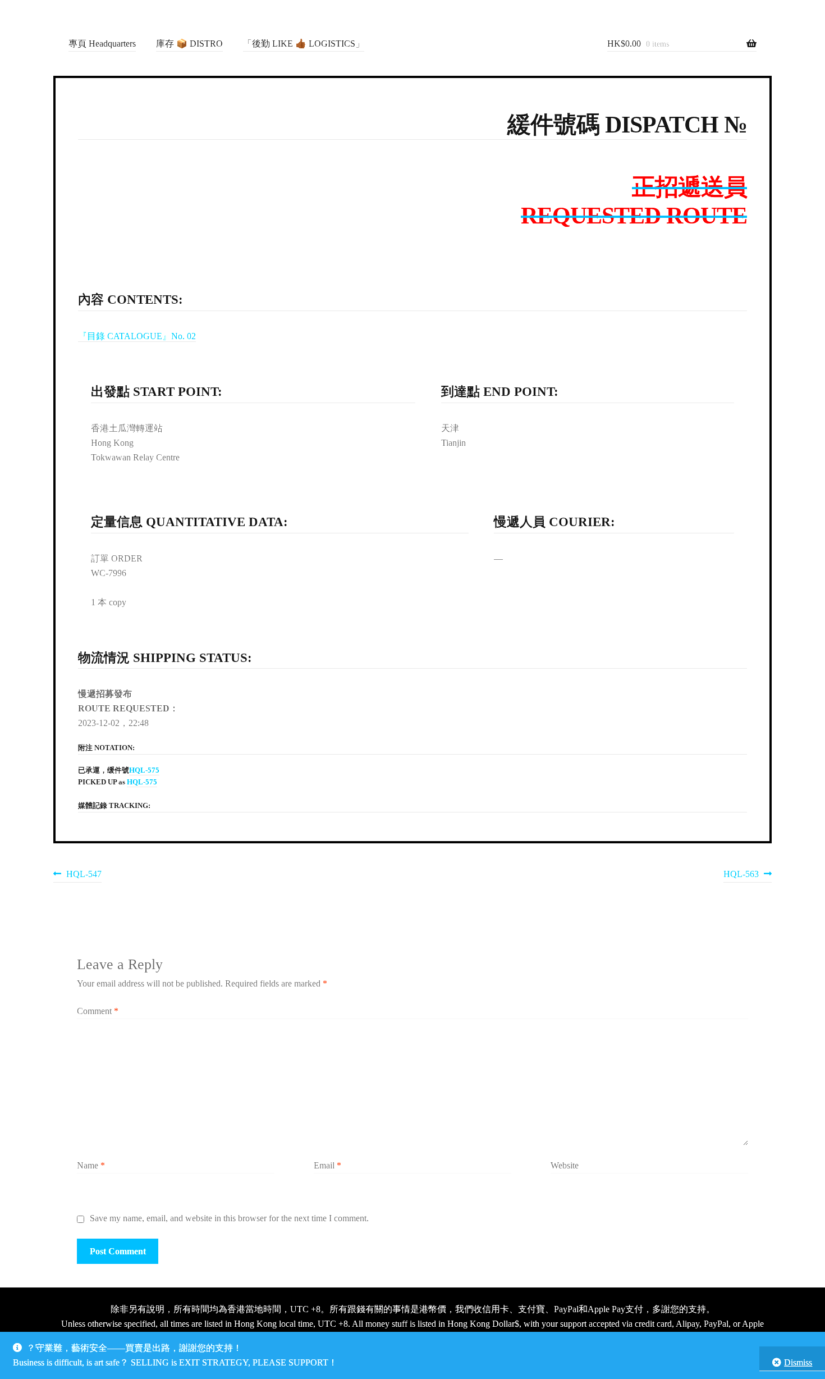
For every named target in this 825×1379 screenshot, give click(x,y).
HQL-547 (84, 876)
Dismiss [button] (798, 1362)
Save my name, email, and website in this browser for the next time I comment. (229, 1218)
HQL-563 (741, 876)
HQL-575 (144, 770)
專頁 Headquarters (102, 43)
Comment (97, 1011)
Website (565, 1165)
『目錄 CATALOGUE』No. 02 (137, 336)
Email (327, 1165)
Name (91, 1165)
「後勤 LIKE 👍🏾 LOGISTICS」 (303, 43)
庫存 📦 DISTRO (189, 43)
